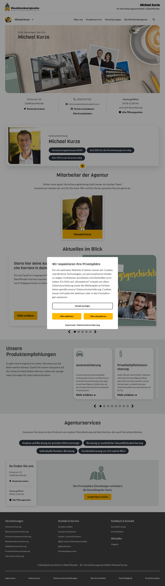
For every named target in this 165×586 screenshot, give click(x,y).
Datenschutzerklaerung (88, 325)
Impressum (70, 325)
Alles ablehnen (66, 316)
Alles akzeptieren (98, 316)
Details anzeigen (82, 306)
